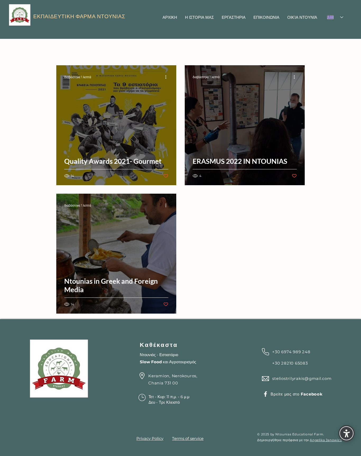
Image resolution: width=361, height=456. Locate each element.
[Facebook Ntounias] (265, 394)
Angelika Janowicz (326, 440)
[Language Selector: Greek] (335, 17)
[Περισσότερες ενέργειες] (167, 77)
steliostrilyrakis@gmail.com (301, 378)
